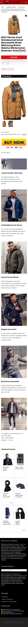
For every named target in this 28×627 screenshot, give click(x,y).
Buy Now (14, 57)
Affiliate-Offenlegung (7, 599)
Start (2, 7)
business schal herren (9, 70)
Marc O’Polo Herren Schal (19, 468)
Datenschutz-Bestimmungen (9, 601)
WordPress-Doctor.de (18, 623)
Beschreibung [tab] (6, 76)
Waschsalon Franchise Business (11, 609)
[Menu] (2, 2)
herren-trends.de (17, 621)
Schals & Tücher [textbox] (13, 570)
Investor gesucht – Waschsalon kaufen (13, 611)
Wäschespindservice (8, 612)
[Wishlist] (26, 2)
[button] (26, 16)
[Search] (22, 2)
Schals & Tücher (11, 7)
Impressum (5, 597)
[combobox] (14, 570)
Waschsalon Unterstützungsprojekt (12, 614)
